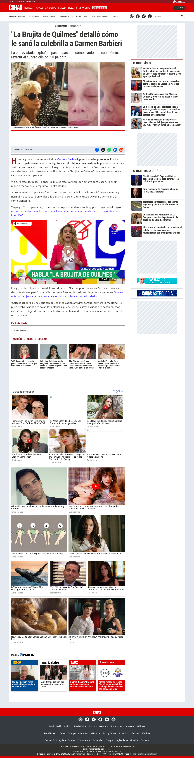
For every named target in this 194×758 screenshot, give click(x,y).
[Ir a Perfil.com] (179, 2)
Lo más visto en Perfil (147, 170)
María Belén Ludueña (100, 17)
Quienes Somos (67, 740)
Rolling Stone (109, 733)
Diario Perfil (55, 726)
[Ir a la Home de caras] (15, 9)
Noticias (28, 8)
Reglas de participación (127, 740)
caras (82, 663)
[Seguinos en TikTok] (150, 16)
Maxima (146, 733)
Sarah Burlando (49, 17)
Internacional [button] (83, 8)
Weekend (103, 726)
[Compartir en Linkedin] (115, 150)
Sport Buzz (124, 733)
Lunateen (129, 726)
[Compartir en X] (103, 150)
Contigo (72, 733)
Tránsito (145, 740)
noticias (24, 663)
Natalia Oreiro (82, 17)
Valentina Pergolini (17, 17)
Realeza (62, 8)
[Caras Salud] (157, 283)
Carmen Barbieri (68, 159)
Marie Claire (80, 726)
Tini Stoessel (34, 17)
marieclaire (53, 663)
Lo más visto (141, 63)
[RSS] (107, 719)
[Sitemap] (113, 719)
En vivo (180, 8)
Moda (71, 8)
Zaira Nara (116, 17)
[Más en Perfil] (27, 655)
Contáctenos (83, 740)
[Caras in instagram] (132, 16)
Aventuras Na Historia (89, 733)
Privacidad (98, 740)
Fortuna (93, 726)
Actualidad (50, 8)
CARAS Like (99, 7)
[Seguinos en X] (144, 16)
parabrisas (111, 663)
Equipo (109, 740)
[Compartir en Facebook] (97, 150)
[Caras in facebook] (138, 16)
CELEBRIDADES (61, 26)
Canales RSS (51, 740)
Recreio (135, 733)
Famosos (39, 8)
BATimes (140, 726)
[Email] (121, 150)
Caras (62, 733)
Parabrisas (116, 726)
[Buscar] (182, 16)
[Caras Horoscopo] (157, 295)
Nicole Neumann (66, 17)
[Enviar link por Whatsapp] (109, 150)
